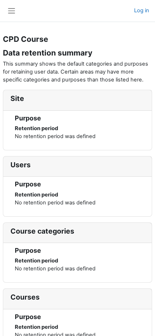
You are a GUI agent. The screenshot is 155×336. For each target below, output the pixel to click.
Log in (141, 10)
